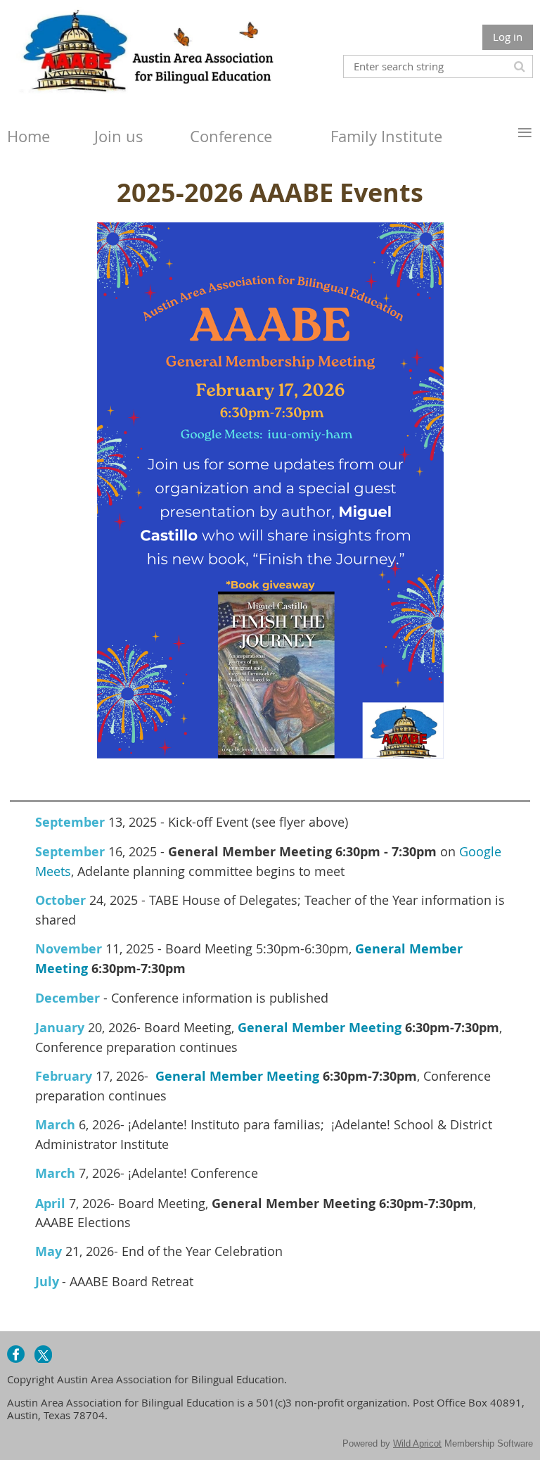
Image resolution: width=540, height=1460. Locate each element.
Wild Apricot (417, 1443)
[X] (43, 1354)
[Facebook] (16, 1354)
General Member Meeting (319, 1027)
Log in (507, 37)
